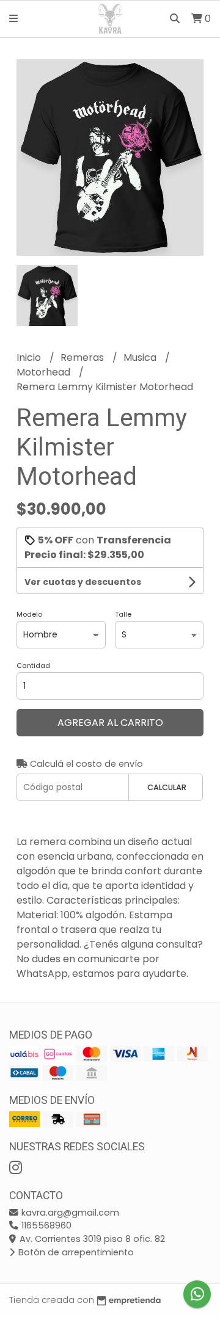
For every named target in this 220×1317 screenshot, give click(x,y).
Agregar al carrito (110, 723)
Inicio (29, 357)
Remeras (83, 357)
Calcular (166, 787)
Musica (141, 357)
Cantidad (33, 665)
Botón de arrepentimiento (75, 1252)
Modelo (29, 614)
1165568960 (45, 1225)
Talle (123, 614)
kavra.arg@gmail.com (69, 1212)
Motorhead (44, 372)
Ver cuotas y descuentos (82, 582)
